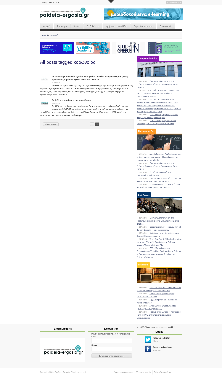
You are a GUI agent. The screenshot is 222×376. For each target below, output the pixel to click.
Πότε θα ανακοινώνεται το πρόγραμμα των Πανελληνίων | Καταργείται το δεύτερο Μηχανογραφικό (158, 315)
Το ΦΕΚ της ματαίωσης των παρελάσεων (71, 100)
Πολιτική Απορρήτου (162, 372)
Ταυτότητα (62, 26)
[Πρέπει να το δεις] (159, 142)
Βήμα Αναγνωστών (143, 26)
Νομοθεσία (143, 265)
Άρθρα (77, 26)
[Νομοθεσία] (159, 275)
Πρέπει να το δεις (146, 131)
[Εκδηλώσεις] (159, 205)
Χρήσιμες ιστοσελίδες (116, 26)
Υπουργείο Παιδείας (147, 58)
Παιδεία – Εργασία (62, 372)
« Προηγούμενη (51, 124)
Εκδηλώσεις (93, 26)
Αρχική (46, 26)
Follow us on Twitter (161, 338)
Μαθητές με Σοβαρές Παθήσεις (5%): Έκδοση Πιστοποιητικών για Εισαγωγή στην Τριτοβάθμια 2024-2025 (158, 93)
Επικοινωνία (166, 26)
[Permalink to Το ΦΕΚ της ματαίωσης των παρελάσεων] (44, 103)
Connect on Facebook (162, 347)
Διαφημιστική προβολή (51, 3)
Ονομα (94, 345)
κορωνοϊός (54, 35)
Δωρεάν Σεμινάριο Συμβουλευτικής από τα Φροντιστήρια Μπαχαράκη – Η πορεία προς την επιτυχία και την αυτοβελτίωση (159, 157)
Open (111, 1)
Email (93, 337)
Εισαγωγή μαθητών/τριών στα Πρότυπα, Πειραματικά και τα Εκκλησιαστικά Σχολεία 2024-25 (158, 84)
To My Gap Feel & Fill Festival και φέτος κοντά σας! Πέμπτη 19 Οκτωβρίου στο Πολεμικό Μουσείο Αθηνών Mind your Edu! (159, 242)
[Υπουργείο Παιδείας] (159, 69)
